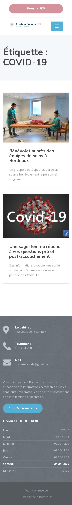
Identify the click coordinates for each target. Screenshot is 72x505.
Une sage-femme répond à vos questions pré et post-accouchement (35, 251)
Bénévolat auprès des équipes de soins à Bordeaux (31, 156)
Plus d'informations (23, 408)
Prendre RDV (36, 8)
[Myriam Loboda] (25, 24)
